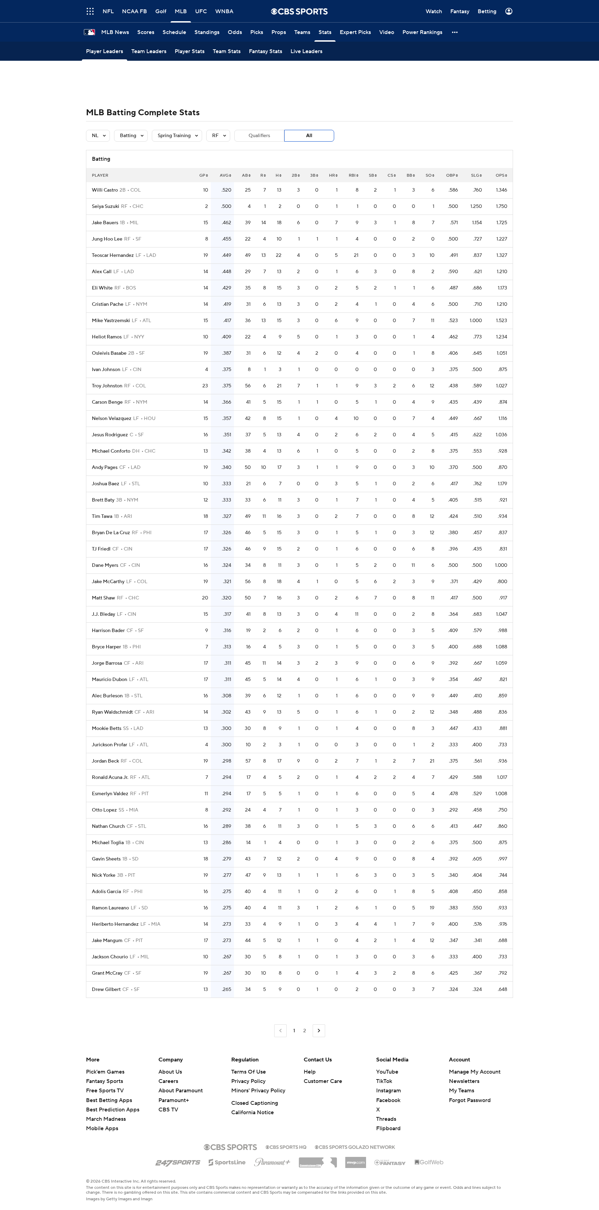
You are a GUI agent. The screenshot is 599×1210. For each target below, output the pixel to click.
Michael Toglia (108, 843)
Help (310, 1071)
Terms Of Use (248, 1071)
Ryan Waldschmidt (112, 712)
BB (409, 175)
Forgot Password (470, 1100)
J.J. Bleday (103, 614)
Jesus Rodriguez (110, 435)
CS (390, 175)
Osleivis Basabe (109, 353)
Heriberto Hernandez (115, 924)
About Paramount (180, 1090)
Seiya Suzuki (105, 206)
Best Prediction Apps (112, 1109)
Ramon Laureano (110, 908)
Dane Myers (105, 565)
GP (202, 175)
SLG (475, 175)
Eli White (102, 288)
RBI (352, 175)
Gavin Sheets (106, 859)
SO (429, 175)
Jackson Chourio (110, 957)
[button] (455, 32)
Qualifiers (259, 136)
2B (294, 175)
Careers (168, 1081)
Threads (386, 1119)
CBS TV (168, 1109)
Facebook (388, 1100)
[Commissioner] (318, 1160)
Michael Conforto (111, 451)
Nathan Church (108, 826)
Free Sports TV (105, 1090)
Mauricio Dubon (109, 680)
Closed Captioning (254, 1103)
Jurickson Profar (109, 745)
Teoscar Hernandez (113, 255)
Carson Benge (107, 402)
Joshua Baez (105, 484)
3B (312, 175)
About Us (170, 1071)
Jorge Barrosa (107, 663)
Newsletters (464, 1081)
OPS (500, 175)
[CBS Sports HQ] (286, 1146)
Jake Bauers (105, 223)
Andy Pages (105, 467)
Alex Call (102, 272)
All (309, 136)
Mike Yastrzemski (111, 321)
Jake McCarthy (108, 582)
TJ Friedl (101, 549)
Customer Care (323, 1081)
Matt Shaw (103, 598)
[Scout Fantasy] (390, 1162)
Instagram (388, 1090)
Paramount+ (173, 1100)
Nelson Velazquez (111, 418)
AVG (224, 175)
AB (245, 175)
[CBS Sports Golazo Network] (355, 1146)
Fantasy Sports (104, 1081)
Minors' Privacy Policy (258, 1090)
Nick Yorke (103, 875)
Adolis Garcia (106, 892)
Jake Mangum (107, 941)
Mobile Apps (102, 1128)
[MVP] (355, 1159)
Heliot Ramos (107, 337)
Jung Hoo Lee (107, 239)
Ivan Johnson (106, 370)
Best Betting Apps (109, 1100)
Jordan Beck (105, 761)
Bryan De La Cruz (111, 533)
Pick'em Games (105, 1071)
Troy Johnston (107, 386)
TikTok (384, 1081)
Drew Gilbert (106, 989)
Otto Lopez (104, 810)
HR (332, 175)
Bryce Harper (106, 647)
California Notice (252, 1112)
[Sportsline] (227, 1161)
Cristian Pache (107, 304)
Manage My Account (475, 1071)
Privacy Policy (248, 1081)
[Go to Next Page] (319, 1030)
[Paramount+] (272, 1160)
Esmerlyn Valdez (110, 794)
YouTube (387, 1071)
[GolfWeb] (429, 1162)
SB (371, 175)
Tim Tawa (102, 516)
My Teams (461, 1090)
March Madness (106, 1119)
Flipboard (388, 1128)
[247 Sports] (177, 1161)
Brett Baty (103, 500)
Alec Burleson (107, 696)
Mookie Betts (106, 728)
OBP (450, 175)
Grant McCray (107, 973)
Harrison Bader (108, 631)
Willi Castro (105, 190)
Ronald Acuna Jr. (110, 777)
